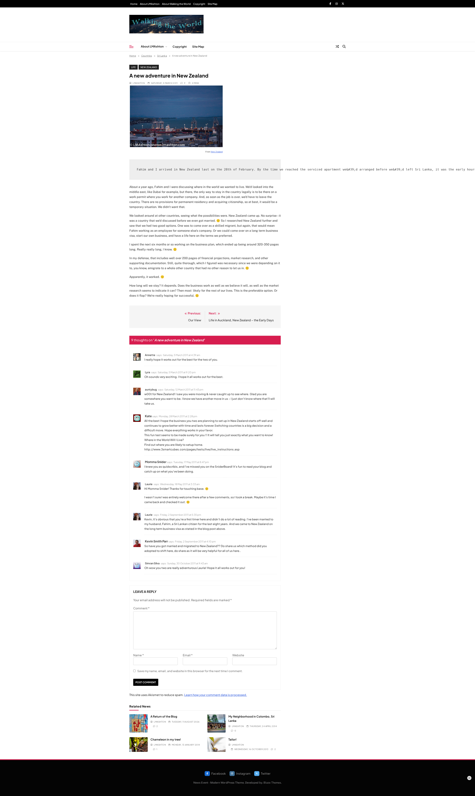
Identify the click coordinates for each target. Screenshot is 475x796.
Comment (141, 608)
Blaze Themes (272, 782)
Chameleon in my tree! (165, 739)
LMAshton (139, 83)
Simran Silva (152, 563)
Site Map (212, 3)
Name (138, 655)
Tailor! (232, 739)
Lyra (147, 372)
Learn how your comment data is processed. (215, 695)
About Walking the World (176, 3)
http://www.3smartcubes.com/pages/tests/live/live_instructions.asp (192, 449)
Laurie (149, 484)
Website (238, 655)
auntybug (151, 389)
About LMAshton (150, 3)
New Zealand (148, 67)
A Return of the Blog (163, 716)
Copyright (199, 3)
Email (188, 655)
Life (133, 67)
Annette (150, 355)
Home (133, 3)
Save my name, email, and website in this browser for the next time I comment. (190, 671)
